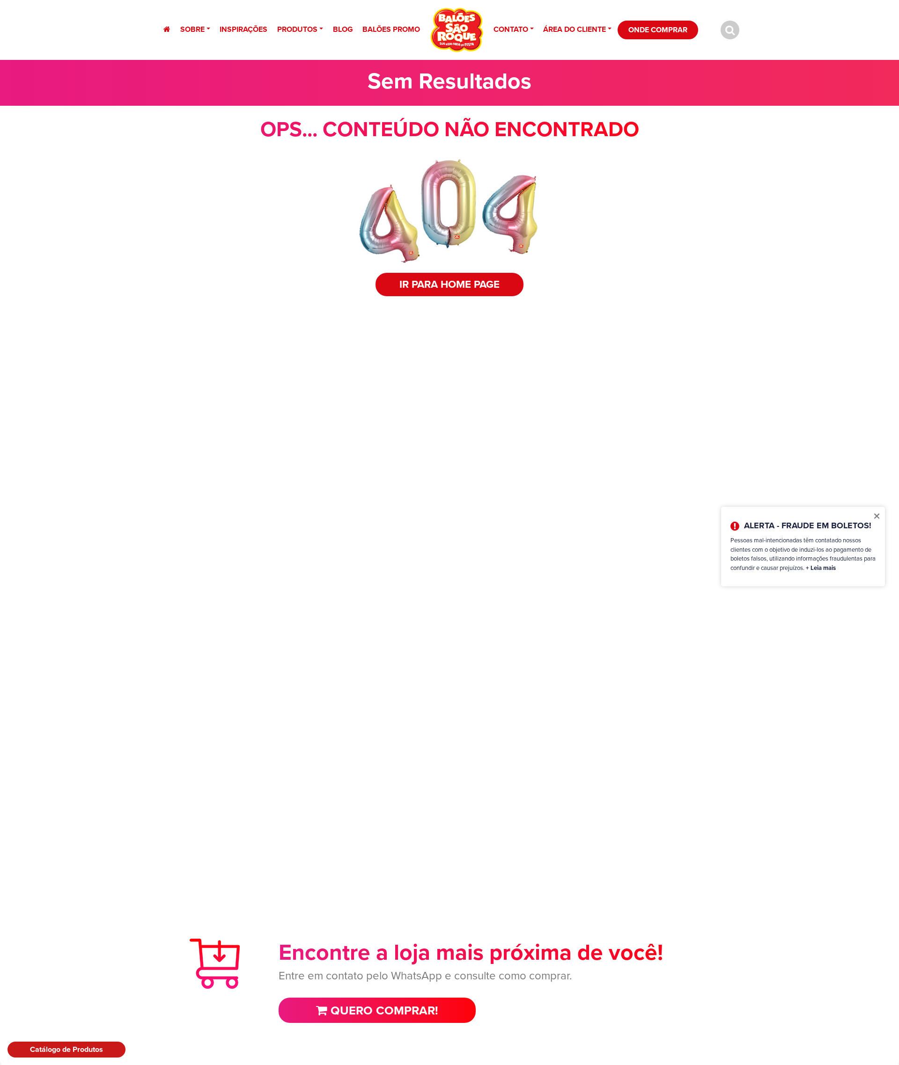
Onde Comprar (657, 29)
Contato (511, 29)
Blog (343, 29)
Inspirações (243, 29)
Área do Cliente (574, 29)
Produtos (297, 29)
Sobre (192, 29)
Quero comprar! (382, 1010)
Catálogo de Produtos (66, 1049)
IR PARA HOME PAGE (449, 284)
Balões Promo (391, 29)
